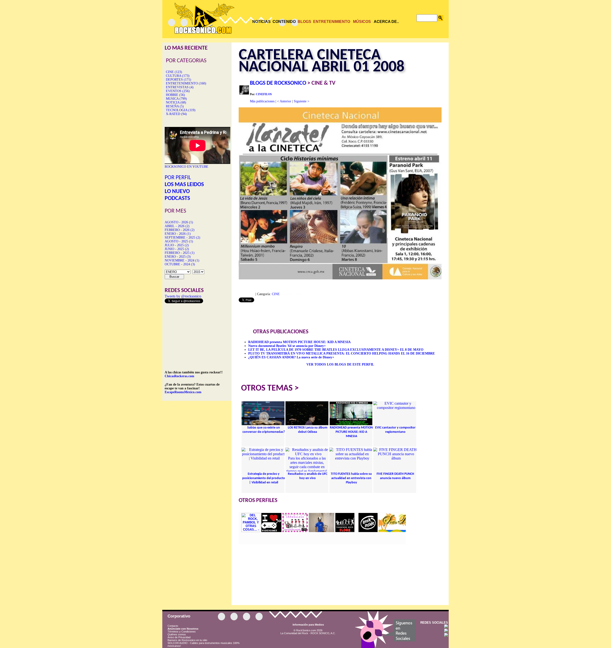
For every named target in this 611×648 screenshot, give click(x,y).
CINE (276, 294)
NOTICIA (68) (176, 102)
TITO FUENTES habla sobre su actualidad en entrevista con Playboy (351, 478)
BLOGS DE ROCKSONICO (278, 83)
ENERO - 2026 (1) (178, 233)
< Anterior (284, 101)
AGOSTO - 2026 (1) (179, 222)
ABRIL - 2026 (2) (177, 226)
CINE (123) (174, 72)
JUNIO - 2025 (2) (177, 249)
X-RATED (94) (176, 114)
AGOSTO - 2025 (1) (179, 241)
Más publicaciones (262, 101)
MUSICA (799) (176, 98)
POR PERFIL (178, 178)
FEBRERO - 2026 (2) (180, 230)
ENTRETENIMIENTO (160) (186, 83)
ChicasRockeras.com (179, 376)
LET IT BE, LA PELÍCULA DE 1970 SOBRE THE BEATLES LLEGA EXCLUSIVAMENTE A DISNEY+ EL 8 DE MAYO (335, 349)
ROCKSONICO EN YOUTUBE (186, 166)
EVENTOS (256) (178, 91)
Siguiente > (301, 101)
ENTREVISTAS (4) (180, 87)
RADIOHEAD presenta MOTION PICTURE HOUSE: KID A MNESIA (299, 342)
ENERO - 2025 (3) (178, 256)
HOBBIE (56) (175, 95)
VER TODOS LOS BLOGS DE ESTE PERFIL (340, 364)
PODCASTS (177, 198)
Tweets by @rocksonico (183, 296)
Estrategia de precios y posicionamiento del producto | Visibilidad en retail (263, 478)
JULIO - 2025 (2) (177, 245)
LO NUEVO (177, 191)
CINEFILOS (264, 94)
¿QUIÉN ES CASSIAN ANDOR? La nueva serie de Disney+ (291, 357)
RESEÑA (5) (175, 106)
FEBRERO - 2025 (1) (180, 253)
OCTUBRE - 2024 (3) (180, 264)
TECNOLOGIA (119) (180, 110)
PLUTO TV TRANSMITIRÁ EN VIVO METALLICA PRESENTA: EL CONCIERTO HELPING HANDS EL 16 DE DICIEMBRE (341, 353)
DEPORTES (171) (178, 79)
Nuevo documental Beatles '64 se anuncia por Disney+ (287, 346)
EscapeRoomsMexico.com (183, 392)
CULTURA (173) (178, 76)
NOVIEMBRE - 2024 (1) (182, 260)
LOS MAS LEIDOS (184, 185)
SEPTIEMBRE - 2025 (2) (182, 237)
